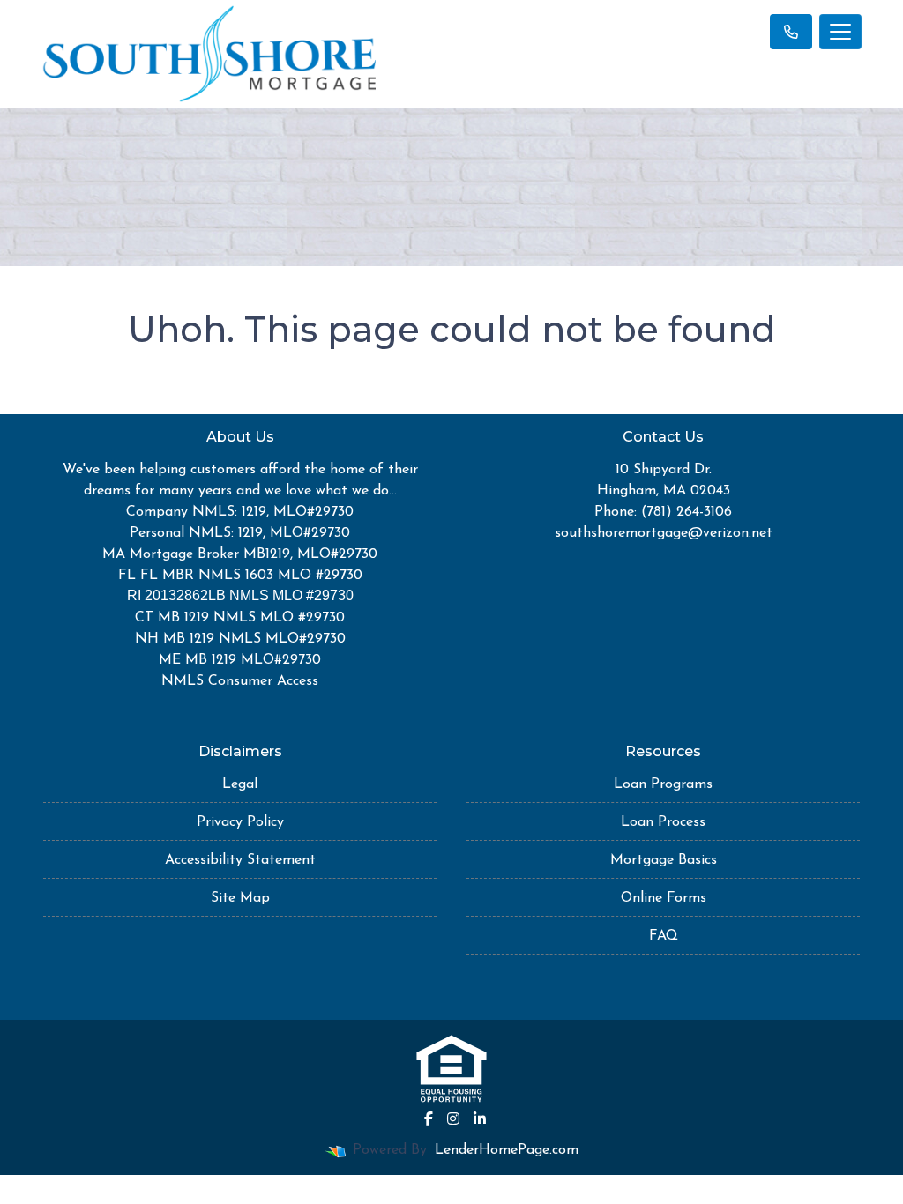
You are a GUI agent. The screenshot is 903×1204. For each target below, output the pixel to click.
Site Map (240, 898)
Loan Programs (663, 784)
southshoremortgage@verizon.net (663, 533)
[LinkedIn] (480, 1118)
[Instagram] (453, 1118)
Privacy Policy (240, 822)
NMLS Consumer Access (239, 681)
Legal (239, 784)
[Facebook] (428, 1118)
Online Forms (663, 898)
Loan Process (663, 822)
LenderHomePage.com (506, 1150)
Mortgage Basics (663, 860)
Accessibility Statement (240, 860)
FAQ (663, 936)
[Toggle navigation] (840, 31)
